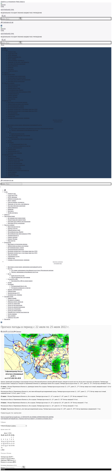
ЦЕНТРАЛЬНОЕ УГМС (7, 9)
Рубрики (3, 426)
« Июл (2, 449)
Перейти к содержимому (8, 1)
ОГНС (4, 331)
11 (4, 441)
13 (7, 441)
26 (6, 445)
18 (4, 443)
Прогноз (18, 331)
